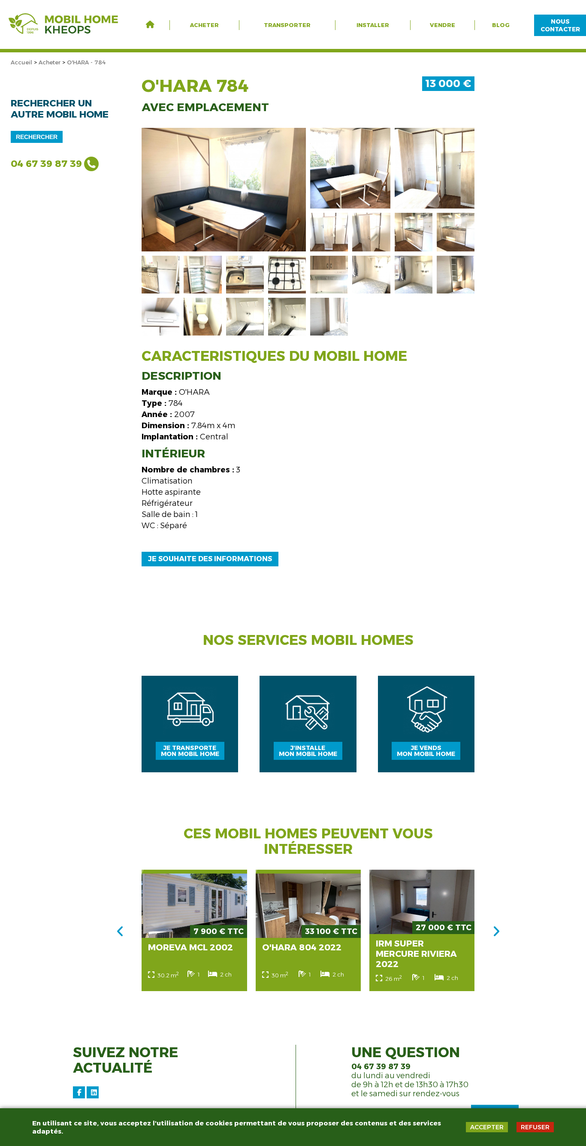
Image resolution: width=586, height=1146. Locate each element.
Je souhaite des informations (210, 559)
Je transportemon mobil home (190, 751)
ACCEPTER (487, 1127)
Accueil (21, 62)
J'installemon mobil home (308, 751)
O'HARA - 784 (86, 62)
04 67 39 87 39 (46, 163)
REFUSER (535, 1127)
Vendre (442, 24)
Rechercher (36, 136)
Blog (501, 24)
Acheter (204, 24)
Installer (372, 24)
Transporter (287, 24)
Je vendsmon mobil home (426, 751)
